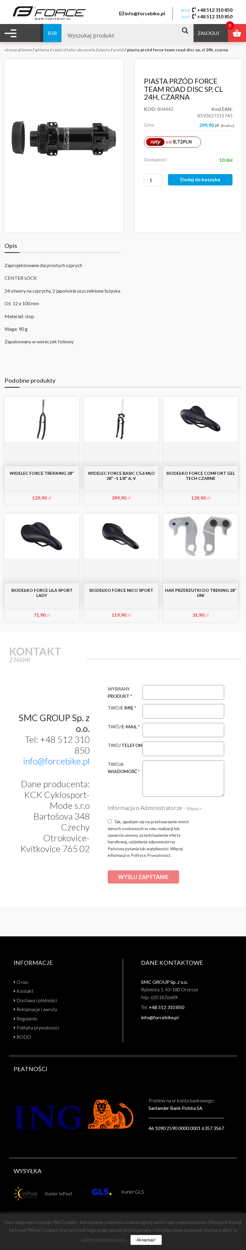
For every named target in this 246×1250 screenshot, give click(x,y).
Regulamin (26, 1018)
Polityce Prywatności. (151, 855)
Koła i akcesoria (81, 49)
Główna (42, 49)
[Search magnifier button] (187, 30)
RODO (23, 1037)
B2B (52, 33)
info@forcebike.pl (145, 13)
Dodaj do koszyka (200, 179)
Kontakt (24, 991)
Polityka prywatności (37, 1027)
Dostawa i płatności (36, 1000)
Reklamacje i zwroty (36, 1009)
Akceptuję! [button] (146, 1239)
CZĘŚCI (57, 49)
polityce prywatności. (104, 1239)
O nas (22, 982)
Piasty (104, 49)
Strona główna (18, 49)
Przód (118, 49)
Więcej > (194, 808)
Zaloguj (208, 33)
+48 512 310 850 (214, 10)
